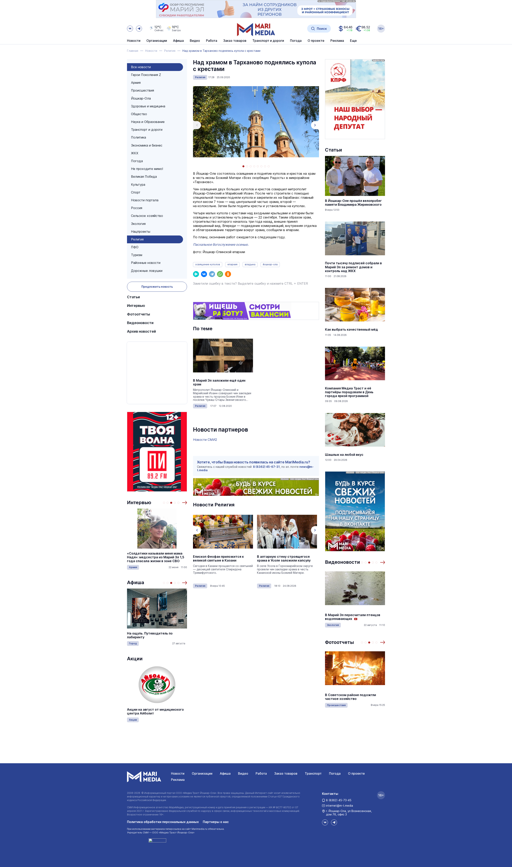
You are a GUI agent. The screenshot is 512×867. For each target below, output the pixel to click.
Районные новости (145, 263)
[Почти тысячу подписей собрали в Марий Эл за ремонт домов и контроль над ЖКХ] (355, 238)
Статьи (133, 297)
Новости (133, 41)
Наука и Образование (148, 122)
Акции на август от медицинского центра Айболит (155, 711)
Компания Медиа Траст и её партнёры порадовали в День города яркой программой (349, 392)
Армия (136, 83)
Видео (195, 41)
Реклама (178, 780)
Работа (211, 41)
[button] (184, 502)
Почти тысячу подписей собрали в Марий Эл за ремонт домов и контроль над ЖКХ (353, 267)
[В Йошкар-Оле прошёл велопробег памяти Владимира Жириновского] (355, 176)
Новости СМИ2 (205, 440)
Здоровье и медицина (148, 106)
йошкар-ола (270, 264)
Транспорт (313, 773)
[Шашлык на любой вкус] (355, 430)
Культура (138, 185)
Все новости (141, 67)
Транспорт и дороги (146, 130)
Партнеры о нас (216, 822)
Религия (137, 239)
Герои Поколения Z (146, 75)
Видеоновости (140, 323)
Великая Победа (144, 177)
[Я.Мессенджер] (196, 274)
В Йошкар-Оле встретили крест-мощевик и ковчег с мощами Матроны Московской (284, 560)
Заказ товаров (285, 773)
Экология (138, 224)
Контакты (330, 794)
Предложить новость (157, 286)
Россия (136, 208)
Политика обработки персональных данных (163, 822)
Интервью (136, 305)
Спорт (135, 192)
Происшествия (142, 90)
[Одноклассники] (228, 274)
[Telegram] (212, 274)
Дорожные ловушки (146, 271)
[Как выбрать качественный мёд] (355, 305)
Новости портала (144, 200)
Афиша (135, 582)
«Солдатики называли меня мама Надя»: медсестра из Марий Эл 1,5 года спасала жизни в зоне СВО (155, 557)
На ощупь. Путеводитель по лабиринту (150, 635)
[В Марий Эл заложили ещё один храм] (223, 356)
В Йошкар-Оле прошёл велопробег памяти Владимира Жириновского (353, 203)
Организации (202, 773)
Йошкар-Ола (141, 98)
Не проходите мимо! (147, 169)
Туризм (136, 255)
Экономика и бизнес (146, 145)
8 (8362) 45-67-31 (266, 466)
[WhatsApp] (220, 274)
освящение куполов (207, 264)
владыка (250, 264)
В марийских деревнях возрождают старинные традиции (355, 617)
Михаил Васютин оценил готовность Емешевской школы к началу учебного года (352, 697)
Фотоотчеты (138, 314)
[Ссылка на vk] (130, 29)
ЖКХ (134, 153)
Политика (138, 137)
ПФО (134, 247)
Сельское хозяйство (147, 216)
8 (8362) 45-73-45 (338, 800)
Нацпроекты (140, 231)
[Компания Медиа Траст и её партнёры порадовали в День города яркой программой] (355, 363)
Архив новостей (141, 331)
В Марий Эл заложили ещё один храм (219, 382)
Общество (139, 114)
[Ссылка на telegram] (139, 29)
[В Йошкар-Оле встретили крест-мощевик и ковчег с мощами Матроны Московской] (287, 532)
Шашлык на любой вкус (344, 455)
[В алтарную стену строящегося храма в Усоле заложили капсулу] (223, 532)
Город (133, 643)
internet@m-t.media (339, 805)
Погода (137, 161)
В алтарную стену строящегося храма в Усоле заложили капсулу (220, 558)
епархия (232, 264)
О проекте (356, 773)
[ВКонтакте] (204, 274)
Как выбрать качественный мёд (351, 329)
